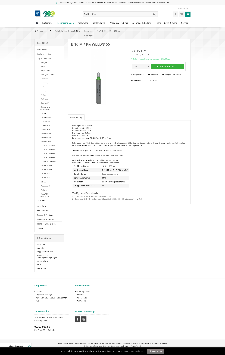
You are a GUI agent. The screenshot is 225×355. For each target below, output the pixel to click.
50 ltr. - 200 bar (49, 153)
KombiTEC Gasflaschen (44, 195)
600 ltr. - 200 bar (49, 162)
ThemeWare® (136, 346)
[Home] (37, 23)
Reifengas (44, 99)
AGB (39, 264)
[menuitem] (183, 8)
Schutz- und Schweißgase (45, 108)
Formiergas (44, 83)
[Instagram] (83, 319)
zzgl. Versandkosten (146, 55)
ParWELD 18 (46, 133)
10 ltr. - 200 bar (49, 145)
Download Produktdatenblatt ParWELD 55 (92, 196)
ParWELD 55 (46, 141)
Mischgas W (46, 129)
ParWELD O (45, 178)
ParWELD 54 (46, 137)
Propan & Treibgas (45, 215)
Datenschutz (42, 261)
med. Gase (41, 206)
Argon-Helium (46, 117)
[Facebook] (77, 319)
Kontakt (40, 248)
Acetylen (43, 62)
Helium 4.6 (45, 125)
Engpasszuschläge (45, 251)
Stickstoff (44, 182)
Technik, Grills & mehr (46, 224)
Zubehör (43, 200)
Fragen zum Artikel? (173, 74)
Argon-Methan (45, 71)
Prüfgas (43, 95)
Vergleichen (138, 74)
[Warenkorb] (188, 14)
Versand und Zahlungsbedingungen (47, 256)
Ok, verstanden (155, 351)
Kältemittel (42, 49)
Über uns (41, 244)
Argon (42, 67)
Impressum (42, 268)
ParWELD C (45, 174)
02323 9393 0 (42, 326)
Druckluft (44, 79)
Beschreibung (76, 117)
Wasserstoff (45, 186)
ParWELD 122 (46, 166)
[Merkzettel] (182, 14)
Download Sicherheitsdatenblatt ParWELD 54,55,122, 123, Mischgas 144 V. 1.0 (108, 199)
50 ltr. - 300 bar (49, 158)
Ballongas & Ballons (47, 75)
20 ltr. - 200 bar (49, 149)
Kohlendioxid (43, 210)
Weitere (43, 190)
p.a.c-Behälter (45, 58)
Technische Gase (44, 54)
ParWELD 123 (46, 170)
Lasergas (44, 91)
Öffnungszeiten (83, 291)
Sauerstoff (44, 103)
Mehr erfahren (137, 351)
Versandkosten (96, 343)
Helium (43, 87)
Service (40, 228)
